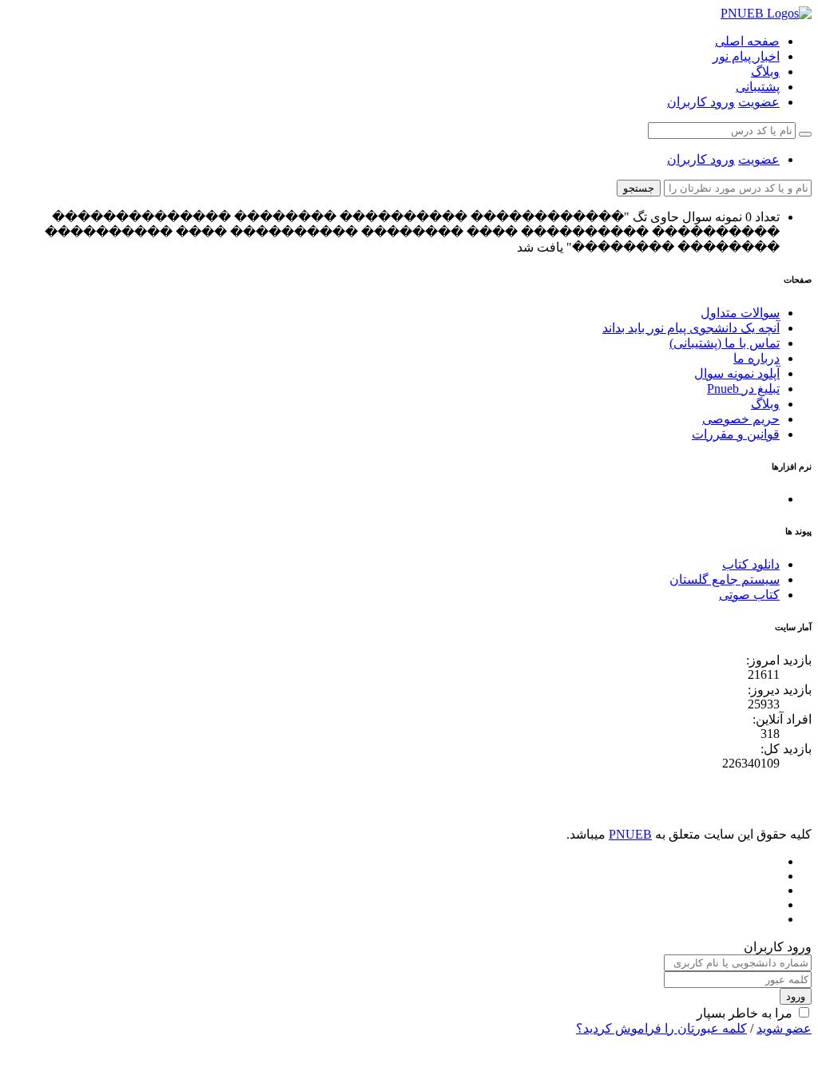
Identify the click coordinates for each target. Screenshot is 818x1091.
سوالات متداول (740, 312)
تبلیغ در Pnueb (743, 388)
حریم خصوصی (741, 419)
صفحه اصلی (747, 41)
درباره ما (756, 358)
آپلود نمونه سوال (737, 373)
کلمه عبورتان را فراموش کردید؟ (661, 1028)
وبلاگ (765, 71)
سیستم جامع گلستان (724, 579)
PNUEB (630, 834)
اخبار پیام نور (746, 56)
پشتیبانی (758, 86)
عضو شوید (784, 1028)
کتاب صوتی (749, 594)
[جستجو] (805, 134)
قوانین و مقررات (736, 434)
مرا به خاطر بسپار (744, 1013)
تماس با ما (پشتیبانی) (724, 343)
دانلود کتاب (751, 564)
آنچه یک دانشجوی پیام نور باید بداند (691, 328)
